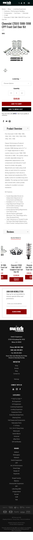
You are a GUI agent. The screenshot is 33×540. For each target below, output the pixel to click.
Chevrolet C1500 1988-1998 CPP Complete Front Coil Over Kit (15, 268)
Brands (16, 368)
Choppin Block (16, 491)
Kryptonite (17, 473)
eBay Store (16, 439)
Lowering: (16, 79)
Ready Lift (16, 471)
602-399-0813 (18, 350)
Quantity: (16, 88)
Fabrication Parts (16, 423)
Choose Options (15, 279)
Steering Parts (16, 417)
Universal (16, 436)
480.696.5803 (18, 353)
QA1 (16, 486)
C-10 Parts (16, 425)
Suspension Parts (16, 412)
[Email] (6, 121)
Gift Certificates (16, 441)
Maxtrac (16, 481)
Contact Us (16, 373)
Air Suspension (16, 401)
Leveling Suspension (16, 409)
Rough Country (16, 478)
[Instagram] (17, 389)
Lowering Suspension (16, 407)
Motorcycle (16, 431)
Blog (16, 371)
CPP (16, 463)
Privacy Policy (16, 519)
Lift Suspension (16, 404)
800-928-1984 (19, 347)
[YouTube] (13, 389)
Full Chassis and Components (16, 420)
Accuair (16, 494)
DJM (16, 497)
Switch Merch (16, 433)
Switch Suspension (16, 460)
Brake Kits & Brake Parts (16, 415)
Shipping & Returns (7, 519)
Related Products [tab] (16, 238)
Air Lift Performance (16, 465)
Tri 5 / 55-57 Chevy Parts (16, 428)
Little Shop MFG (16, 489)
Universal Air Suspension (16, 483)
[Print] (10, 121)
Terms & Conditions (25, 519)
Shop (16, 365)
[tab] (16, 128)
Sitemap (16, 379)
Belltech (16, 452)
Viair (16, 499)
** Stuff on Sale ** (16, 399)
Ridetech (16, 457)
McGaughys (16, 455)
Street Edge (16, 468)
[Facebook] (3, 121)
